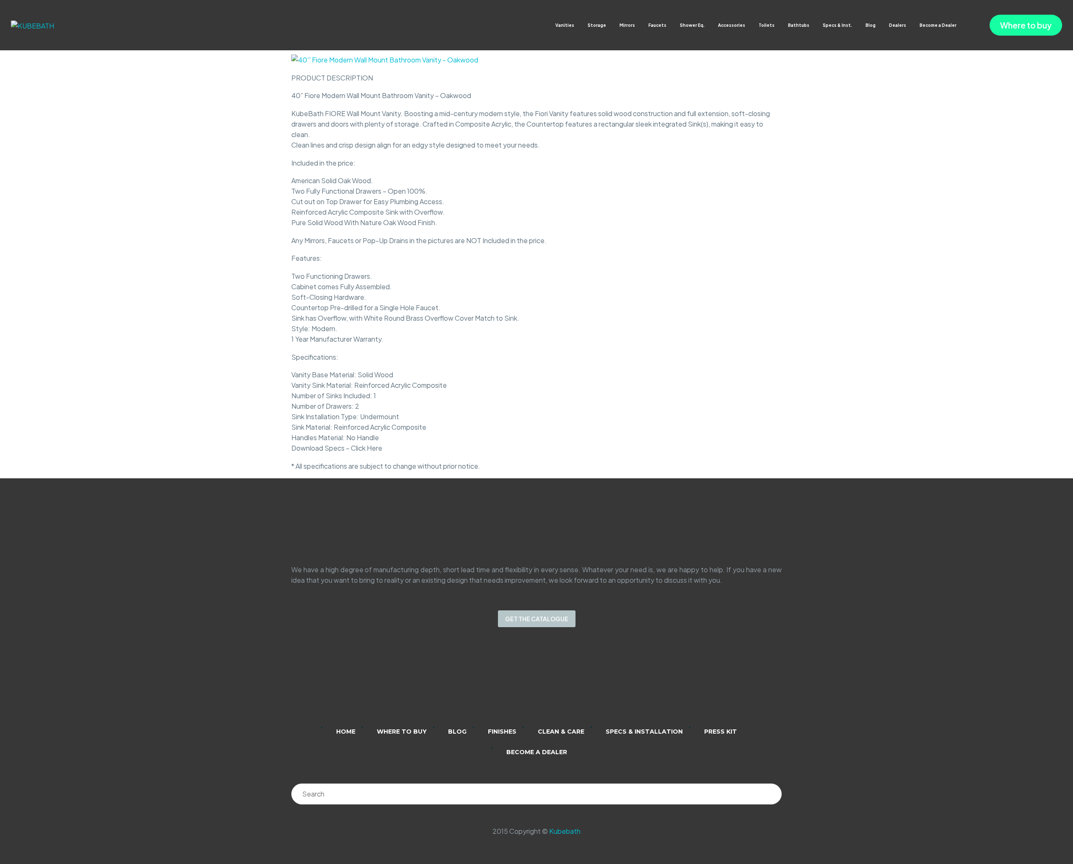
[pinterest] (569, 682)
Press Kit (720, 731)
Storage (597, 25)
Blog (871, 25)
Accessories (731, 25)
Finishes (502, 731)
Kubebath (565, 831)
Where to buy (1026, 25)
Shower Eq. (692, 25)
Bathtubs (798, 25)
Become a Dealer (938, 25)
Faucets (657, 25)
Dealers (897, 25)
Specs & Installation (644, 731)
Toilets (767, 25)
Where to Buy (402, 731)
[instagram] (525, 682)
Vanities (564, 25)
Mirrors (627, 25)
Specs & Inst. (837, 25)
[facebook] (547, 682)
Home (345, 731)
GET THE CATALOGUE (536, 619)
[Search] (771, 794)
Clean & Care (561, 731)
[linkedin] (504, 682)
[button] (965, 25)
